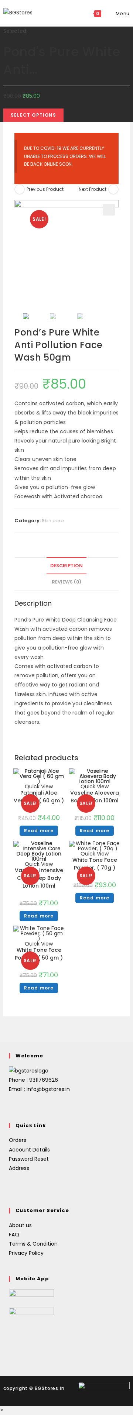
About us (20, 1225)
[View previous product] (19, 189)
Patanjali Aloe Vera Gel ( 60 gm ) (39, 796)
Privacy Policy (26, 1253)
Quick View (95, 853)
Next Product (92, 189)
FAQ (14, 1234)
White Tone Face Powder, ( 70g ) (94, 863)
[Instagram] (22, 1106)
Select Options (33, 115)
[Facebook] (13, 1106)
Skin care (53, 520)
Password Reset (29, 1159)
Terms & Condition (33, 1243)
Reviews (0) (66, 582)
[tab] (66, 566)
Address (19, 1168)
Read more (39, 830)
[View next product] (113, 189)
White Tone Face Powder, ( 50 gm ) (39, 953)
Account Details (29, 1149)
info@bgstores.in (48, 1089)
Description (66, 565)
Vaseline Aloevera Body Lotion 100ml (94, 796)
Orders (17, 1140)
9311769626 (43, 1080)
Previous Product (45, 189)
